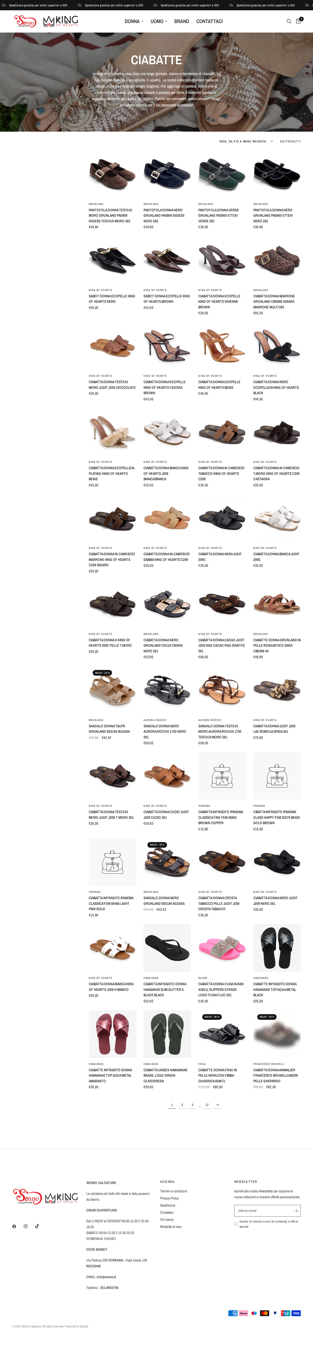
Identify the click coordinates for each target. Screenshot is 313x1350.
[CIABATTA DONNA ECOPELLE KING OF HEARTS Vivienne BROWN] (222, 260)
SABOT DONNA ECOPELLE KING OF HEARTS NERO (112, 298)
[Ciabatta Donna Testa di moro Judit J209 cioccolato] (112, 346)
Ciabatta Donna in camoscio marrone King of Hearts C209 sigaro (112, 559)
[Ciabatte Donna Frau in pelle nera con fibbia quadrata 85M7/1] (222, 1034)
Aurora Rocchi (155, 720)
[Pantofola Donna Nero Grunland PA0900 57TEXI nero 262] (277, 174)
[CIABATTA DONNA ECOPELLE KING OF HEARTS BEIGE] (222, 346)
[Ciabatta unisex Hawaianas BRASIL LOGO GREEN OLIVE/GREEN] (167, 1034)
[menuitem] (134, 21)
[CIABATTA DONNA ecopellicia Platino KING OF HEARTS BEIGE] (112, 432)
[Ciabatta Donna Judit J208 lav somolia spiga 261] (277, 690)
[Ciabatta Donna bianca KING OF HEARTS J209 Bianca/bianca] (167, 432)
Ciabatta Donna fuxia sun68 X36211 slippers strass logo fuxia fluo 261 (221, 989)
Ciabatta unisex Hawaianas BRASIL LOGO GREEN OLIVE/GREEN (165, 1075)
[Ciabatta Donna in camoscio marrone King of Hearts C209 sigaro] (112, 518)
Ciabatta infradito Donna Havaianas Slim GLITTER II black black (165, 989)
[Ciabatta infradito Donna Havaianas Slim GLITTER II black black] (167, 948)
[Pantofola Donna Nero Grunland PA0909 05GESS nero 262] (167, 174)
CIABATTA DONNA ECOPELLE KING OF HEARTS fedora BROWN (165, 387)
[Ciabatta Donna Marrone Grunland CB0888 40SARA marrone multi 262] (277, 260)
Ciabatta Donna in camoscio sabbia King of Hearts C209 (167, 556)
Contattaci (209, 21)
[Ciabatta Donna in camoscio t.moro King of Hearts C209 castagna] (277, 432)
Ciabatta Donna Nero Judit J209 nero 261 (275, 900)
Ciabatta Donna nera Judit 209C (220, 556)
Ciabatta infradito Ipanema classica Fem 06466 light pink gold (111, 903)
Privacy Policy (169, 1198)
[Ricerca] (289, 21)
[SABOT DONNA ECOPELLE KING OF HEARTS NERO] (112, 260)
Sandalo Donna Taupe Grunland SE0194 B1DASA (109, 728)
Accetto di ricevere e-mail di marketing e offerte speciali (268, 1224)
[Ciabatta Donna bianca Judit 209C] (277, 518)
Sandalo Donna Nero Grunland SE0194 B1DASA (164, 900)
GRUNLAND (96, 204)
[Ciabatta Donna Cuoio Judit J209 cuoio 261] (167, 776)
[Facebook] (17, 1226)
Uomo (157, 21)
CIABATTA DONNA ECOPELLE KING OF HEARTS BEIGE (219, 384)
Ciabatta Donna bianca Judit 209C (276, 556)
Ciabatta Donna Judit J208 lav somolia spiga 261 (274, 728)
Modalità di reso (170, 1226)
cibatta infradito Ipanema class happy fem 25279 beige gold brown (276, 817)
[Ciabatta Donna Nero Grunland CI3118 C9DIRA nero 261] (167, 604)
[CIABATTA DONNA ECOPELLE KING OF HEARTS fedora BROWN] (167, 346)
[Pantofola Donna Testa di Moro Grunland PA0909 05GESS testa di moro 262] (112, 174)
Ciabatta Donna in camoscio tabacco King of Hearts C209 (221, 473)
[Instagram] (29, 1226)
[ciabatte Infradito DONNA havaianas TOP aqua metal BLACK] (277, 948)
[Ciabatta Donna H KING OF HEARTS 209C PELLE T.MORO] (112, 604)
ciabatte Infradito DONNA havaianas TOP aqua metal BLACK (274, 989)
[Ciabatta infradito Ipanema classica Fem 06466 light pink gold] (112, 862)
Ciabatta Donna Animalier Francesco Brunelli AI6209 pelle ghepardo (275, 1075)
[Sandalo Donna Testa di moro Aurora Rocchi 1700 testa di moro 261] (222, 690)
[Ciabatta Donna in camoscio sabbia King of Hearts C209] (167, 518)
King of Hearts (100, 290)
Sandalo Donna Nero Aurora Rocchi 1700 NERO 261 (165, 731)
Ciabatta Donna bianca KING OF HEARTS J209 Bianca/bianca (166, 473)
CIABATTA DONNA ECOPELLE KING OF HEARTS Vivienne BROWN (219, 301)
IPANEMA (204, 805)
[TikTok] (40, 1226)
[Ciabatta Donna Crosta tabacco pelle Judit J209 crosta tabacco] (222, 862)
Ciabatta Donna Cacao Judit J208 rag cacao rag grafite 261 (221, 645)
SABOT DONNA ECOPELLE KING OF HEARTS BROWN (167, 298)
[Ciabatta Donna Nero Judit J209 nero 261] (277, 862)
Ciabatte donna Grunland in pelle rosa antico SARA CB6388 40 (277, 645)
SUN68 (202, 978)
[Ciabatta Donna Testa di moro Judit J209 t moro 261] (112, 776)
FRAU (202, 1064)
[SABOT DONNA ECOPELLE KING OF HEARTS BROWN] (167, 260)
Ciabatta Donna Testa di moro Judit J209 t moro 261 (111, 814)
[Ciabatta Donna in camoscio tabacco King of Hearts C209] (222, 432)
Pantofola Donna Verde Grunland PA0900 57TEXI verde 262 (218, 215)
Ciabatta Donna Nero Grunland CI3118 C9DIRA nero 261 (163, 645)
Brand (181, 21)
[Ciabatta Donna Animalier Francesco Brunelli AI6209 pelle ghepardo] (277, 1034)
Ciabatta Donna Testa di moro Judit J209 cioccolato (112, 384)
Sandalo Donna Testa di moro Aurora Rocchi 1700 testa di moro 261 (219, 731)
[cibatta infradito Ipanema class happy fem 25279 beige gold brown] (277, 776)
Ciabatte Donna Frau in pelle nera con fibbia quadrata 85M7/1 (217, 1075)
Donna (132, 21)
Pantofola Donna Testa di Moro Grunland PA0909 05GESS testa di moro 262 (110, 215)
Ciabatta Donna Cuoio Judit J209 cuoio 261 (166, 814)
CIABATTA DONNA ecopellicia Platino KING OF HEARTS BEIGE (111, 473)
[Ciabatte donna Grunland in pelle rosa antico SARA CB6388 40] (277, 604)
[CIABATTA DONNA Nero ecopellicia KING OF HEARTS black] (277, 346)
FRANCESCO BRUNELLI (269, 1064)
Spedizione (167, 1205)
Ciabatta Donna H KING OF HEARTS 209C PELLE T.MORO (110, 642)
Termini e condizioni (173, 1191)
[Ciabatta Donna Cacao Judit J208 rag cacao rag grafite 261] (222, 604)
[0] (297, 21)
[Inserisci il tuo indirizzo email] (296, 1211)
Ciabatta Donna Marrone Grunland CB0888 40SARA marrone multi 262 (274, 301)
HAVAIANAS (151, 978)
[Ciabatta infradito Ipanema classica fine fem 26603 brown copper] (222, 776)
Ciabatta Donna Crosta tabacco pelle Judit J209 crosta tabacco (218, 903)
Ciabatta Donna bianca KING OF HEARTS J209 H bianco (111, 986)
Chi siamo (167, 1219)
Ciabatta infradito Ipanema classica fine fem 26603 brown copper (220, 817)
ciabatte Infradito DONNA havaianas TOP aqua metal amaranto (110, 1075)
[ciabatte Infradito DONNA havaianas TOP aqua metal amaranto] (112, 1034)
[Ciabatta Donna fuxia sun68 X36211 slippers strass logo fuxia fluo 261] (222, 948)
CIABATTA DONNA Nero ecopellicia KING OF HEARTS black (276, 387)
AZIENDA (167, 1181)
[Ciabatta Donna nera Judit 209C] (222, 518)
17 (207, 1105)
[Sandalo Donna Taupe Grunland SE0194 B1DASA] (112, 690)
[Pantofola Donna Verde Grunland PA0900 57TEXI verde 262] (222, 174)
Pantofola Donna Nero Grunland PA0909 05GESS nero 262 (164, 215)
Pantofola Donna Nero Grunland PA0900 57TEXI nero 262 (272, 215)
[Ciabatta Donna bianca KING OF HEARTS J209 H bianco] (112, 948)
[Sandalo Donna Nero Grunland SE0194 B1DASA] (167, 862)
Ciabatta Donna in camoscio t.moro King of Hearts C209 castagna (276, 473)
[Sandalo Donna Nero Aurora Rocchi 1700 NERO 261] (167, 690)
